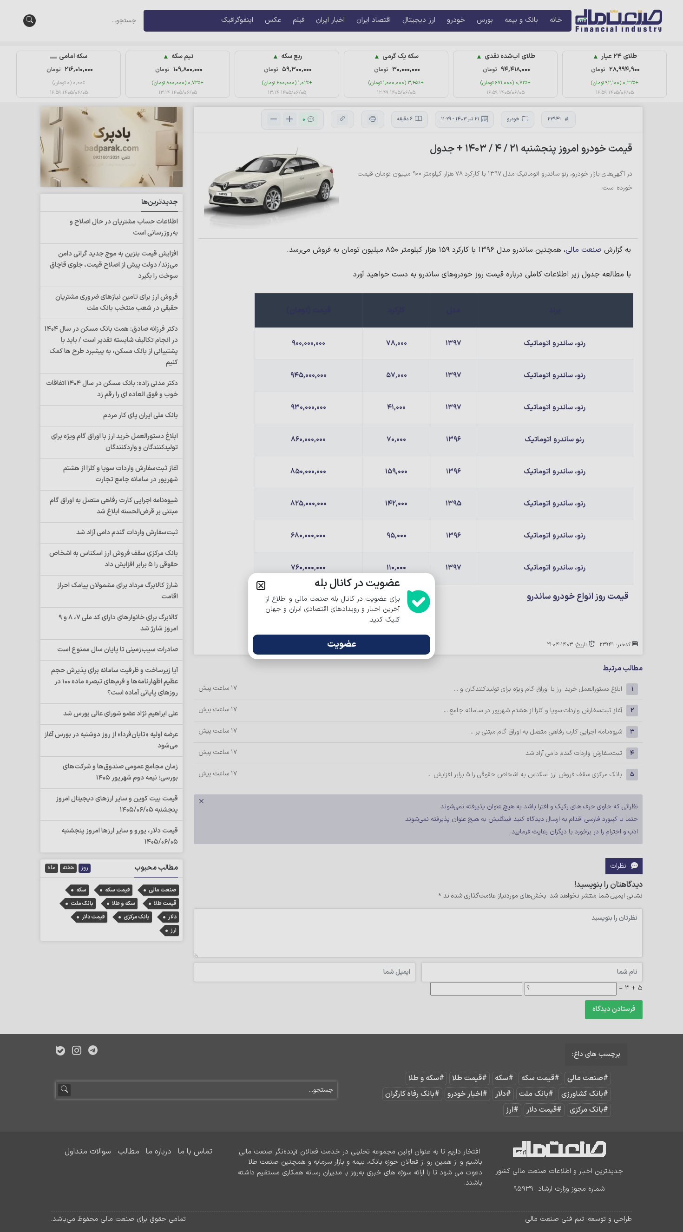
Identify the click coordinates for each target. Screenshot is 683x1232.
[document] (341, 616)
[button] (260, 585)
